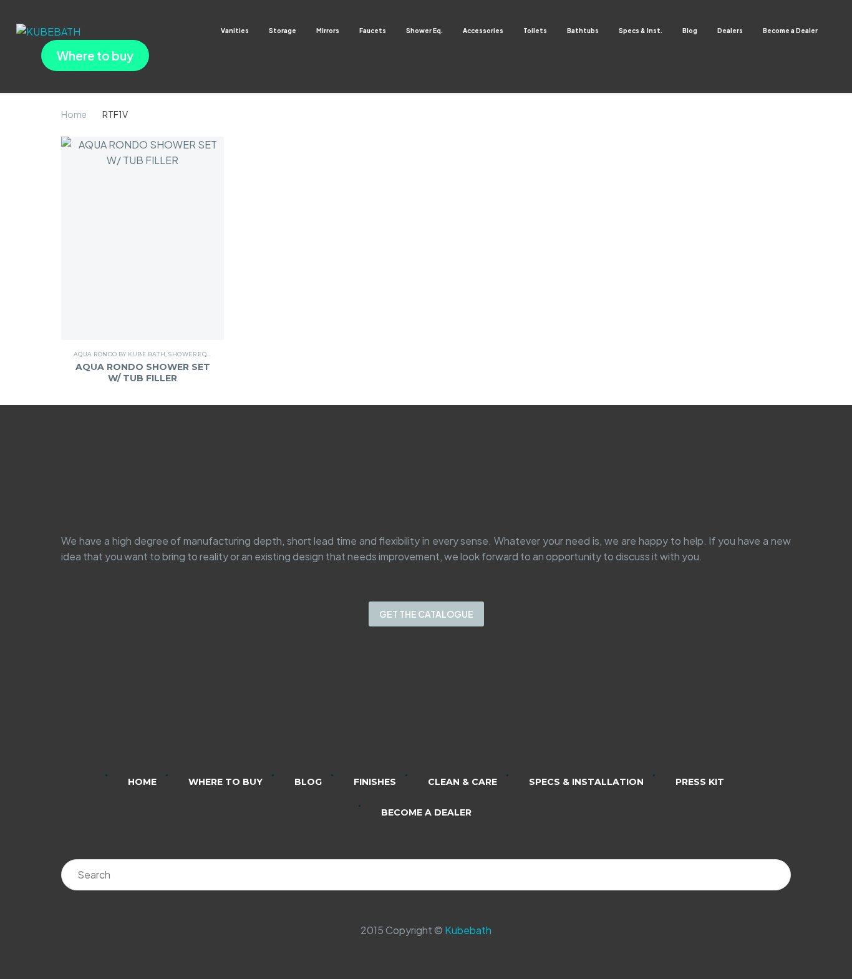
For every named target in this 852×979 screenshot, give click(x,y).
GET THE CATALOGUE (426, 614)
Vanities (235, 30)
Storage (282, 30)
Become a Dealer (790, 30)
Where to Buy (225, 781)
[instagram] (410, 709)
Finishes (375, 781)
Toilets (535, 30)
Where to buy (95, 55)
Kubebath (468, 930)
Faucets (372, 30)
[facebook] (442, 709)
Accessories (483, 30)
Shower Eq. (424, 30)
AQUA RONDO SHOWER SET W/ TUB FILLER (142, 372)
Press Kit (699, 781)
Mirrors (327, 30)
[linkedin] (377, 709)
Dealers (730, 30)
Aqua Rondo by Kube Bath (119, 354)
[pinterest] (475, 709)
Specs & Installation (586, 781)
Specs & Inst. (640, 30)
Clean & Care (462, 781)
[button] (830, 31)
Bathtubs (583, 30)
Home (74, 114)
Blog (689, 30)
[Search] (775, 874)
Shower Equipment (202, 354)
